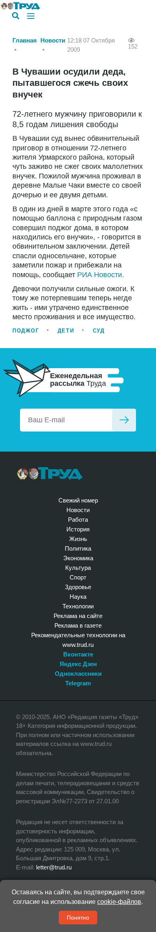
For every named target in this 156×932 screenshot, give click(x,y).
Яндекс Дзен (78, 664)
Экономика (78, 558)
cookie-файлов (119, 901)
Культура (78, 567)
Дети (66, 331)
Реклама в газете (78, 625)
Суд (99, 331)
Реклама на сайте (78, 615)
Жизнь (78, 538)
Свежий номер (78, 500)
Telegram (78, 683)
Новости (52, 40)
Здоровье (78, 587)
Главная (24, 40)
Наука (78, 596)
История (78, 529)
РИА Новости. (100, 275)
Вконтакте (78, 654)
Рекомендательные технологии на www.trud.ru (78, 640)
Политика (78, 548)
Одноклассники (78, 673)
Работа (78, 519)
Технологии (78, 606)
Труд (50, 474)
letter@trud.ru (54, 867)
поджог (25, 331)
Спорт (78, 577)
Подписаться (124, 420)
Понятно (78, 917)
